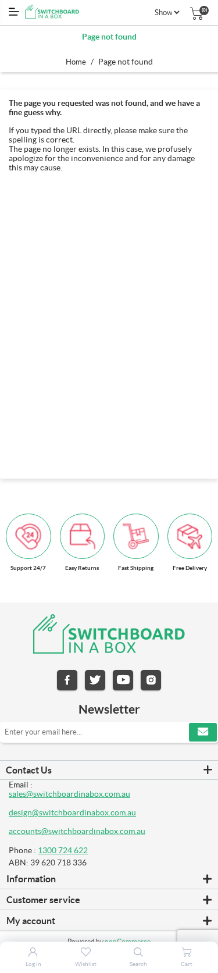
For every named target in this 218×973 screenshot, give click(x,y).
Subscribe (203, 732)
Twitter (95, 680)
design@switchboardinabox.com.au (72, 812)
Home (76, 62)
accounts (25, 831)
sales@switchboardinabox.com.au (69, 794)
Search (138, 964)
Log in (33, 964)
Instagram (151, 680)
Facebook (67, 680)
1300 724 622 (63, 850)
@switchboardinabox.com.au (93, 831)
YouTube (123, 680)
